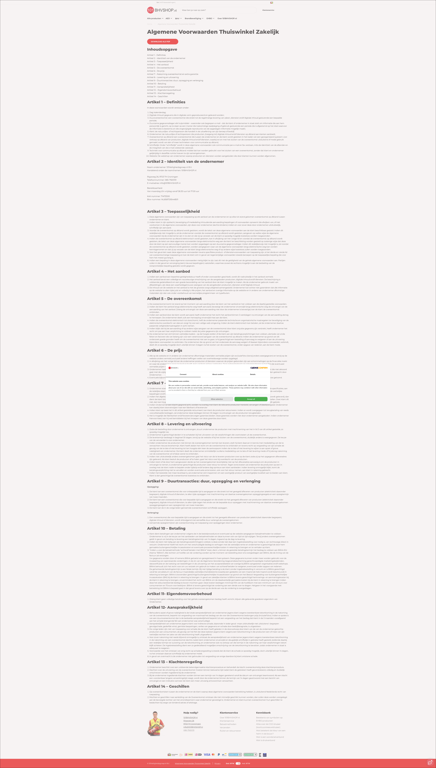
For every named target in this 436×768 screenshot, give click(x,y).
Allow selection (217, 399)
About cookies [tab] (218, 374)
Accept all (251, 399)
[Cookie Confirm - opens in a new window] (259, 368)
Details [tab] (252, 374)
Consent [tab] (183, 374)
